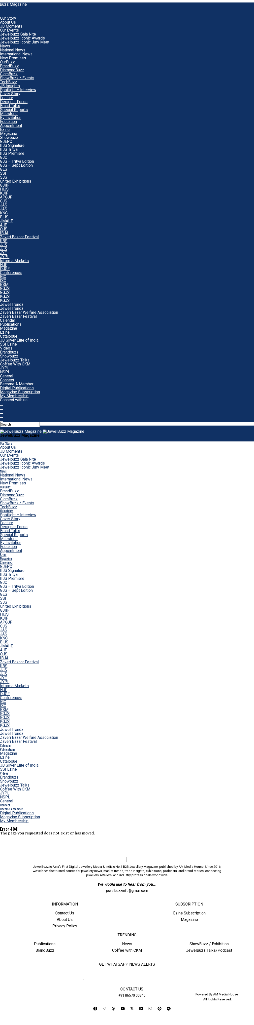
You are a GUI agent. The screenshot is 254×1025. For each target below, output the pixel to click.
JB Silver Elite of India (19, 340)
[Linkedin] (141, 1009)
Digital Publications (17, 388)
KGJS (5, 296)
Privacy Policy (64, 926)
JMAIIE (6, 221)
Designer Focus (14, 101)
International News (16, 54)
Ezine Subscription (189, 913)
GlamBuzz (9, 74)
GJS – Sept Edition (16, 165)
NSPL (5, 372)
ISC (3, 280)
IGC (3, 276)
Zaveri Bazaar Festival (19, 237)
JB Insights (10, 85)
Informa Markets (14, 260)
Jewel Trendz (12, 304)
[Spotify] (169, 1009)
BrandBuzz (9, 66)
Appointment (11, 125)
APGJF (6, 197)
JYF (3, 252)
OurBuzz (7, 62)
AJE (3, 225)
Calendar (7, 320)
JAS (3, 205)
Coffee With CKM (15, 364)
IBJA (4, 233)
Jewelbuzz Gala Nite (18, 34)
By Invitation (10, 117)
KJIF (4, 193)
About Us (8, 22)
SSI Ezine (8, 344)
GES (3, 169)
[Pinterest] (159, 1009)
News (5, 46)
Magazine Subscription (20, 392)
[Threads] (114, 1009)
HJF (3, 264)
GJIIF (4, 185)
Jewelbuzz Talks (15, 360)
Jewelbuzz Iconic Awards (22, 38)
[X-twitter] (132, 1009)
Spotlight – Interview (18, 89)
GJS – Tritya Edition (17, 161)
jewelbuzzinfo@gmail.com (127, 891)
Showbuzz (9, 137)
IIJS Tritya (9, 149)
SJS (3, 177)
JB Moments (11, 26)
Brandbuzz (9, 352)
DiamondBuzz (12, 70)
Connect (7, 380)
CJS (3, 201)
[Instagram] (104, 1009)
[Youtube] (123, 1009)
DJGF (5, 268)
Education (8, 121)
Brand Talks (10, 105)
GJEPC (6, 141)
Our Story (8, 18)
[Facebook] (95, 1009)
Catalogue (8, 336)
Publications (11, 324)
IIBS (3, 240)
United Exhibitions (15, 181)
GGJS (5, 288)
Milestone (9, 113)
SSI (3, 173)
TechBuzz (8, 81)
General (6, 376)
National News (12, 50)
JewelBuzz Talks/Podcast (209, 950)
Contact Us (64, 913)
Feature (6, 97)
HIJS (4, 189)
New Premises (13, 58)
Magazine (8, 133)
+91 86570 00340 (132, 995)
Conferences (11, 272)
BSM (4, 284)
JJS (3, 244)
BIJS (4, 217)
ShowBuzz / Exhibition (209, 944)
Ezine (5, 129)
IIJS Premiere (12, 153)
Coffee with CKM (127, 950)
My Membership (14, 396)
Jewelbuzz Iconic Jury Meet (24, 42)
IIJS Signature (12, 145)
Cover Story (10, 93)
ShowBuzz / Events (17, 78)
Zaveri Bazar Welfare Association (29, 312)
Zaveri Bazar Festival (18, 316)
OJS (3, 229)
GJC (3, 157)
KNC (4, 213)
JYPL (4, 256)
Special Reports (14, 109)
